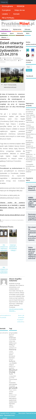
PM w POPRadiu (8, 18)
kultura (12, 361)
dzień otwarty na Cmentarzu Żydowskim (12, 220)
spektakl (11, 391)
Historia (20, 33)
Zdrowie (27, 29)
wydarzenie (13, 402)
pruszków (15, 388)
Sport (12, 33)
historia (12, 349)
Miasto (3, 37)
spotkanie (11, 395)
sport (11, 393)
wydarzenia (12, 400)
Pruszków (7, 60)
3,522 (33, 52)
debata (15, 343)
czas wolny (12, 342)
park (10, 377)
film (13, 346)
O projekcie (6, 10)
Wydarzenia (17, 29)
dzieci (10, 346)
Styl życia (4, 29)
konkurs (11, 359)
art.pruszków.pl (14, 333)
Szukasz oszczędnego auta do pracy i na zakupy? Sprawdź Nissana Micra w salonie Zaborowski (31, 131)
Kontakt (16, 14)
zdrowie (11, 407)
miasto (14, 363)
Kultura (4, 33)
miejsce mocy (11, 365)
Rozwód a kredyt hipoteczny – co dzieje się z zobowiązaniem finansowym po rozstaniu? (31, 156)
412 (32, 57)
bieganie (11, 336)
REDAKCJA (20, 6)
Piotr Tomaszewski (13, 378)
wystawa (12, 403)
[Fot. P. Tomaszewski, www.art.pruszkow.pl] (12, 75)
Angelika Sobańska (6, 58)
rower (10, 390)
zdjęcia (11, 405)
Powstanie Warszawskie (13, 383)
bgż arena (11, 334)
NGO (27, 33)
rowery (14, 390)
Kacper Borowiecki (12, 355)
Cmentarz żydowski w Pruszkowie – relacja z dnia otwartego (13, 249)
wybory (14, 398)
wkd (10, 398)
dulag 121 (12, 344)
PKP (10, 381)
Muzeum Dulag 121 (13, 371)
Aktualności (9, 59)
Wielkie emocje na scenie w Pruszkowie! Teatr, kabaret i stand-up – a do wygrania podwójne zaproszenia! (30, 116)
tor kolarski (12, 396)
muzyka (11, 376)
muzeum (11, 368)
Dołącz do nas (19, 10)
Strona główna (7, 6)
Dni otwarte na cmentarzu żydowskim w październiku (4, 249)
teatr (15, 395)
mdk (10, 363)
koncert (11, 358)
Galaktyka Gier (13, 347)
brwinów (12, 338)
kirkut (1, 221)
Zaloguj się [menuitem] (4, 2)
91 (27, 57)
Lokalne (5, 14)
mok (14, 366)
